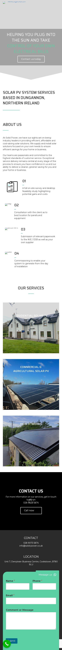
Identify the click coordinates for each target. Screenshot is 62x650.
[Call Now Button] (7, 644)
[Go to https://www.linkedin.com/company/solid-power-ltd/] (59, 111)
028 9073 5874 (31, 502)
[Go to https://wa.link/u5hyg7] (53, 111)
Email (10, 595)
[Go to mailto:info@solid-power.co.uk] (41, 111)
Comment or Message (19, 610)
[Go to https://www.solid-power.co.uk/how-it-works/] (31, 441)
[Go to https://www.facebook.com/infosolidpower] (47, 111)
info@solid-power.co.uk (31, 545)
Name (10, 581)
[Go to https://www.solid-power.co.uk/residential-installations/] (31, 328)
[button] (47, 574)
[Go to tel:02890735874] (36, 111)
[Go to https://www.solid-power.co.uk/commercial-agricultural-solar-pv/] (31, 384)
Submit (11, 641)
